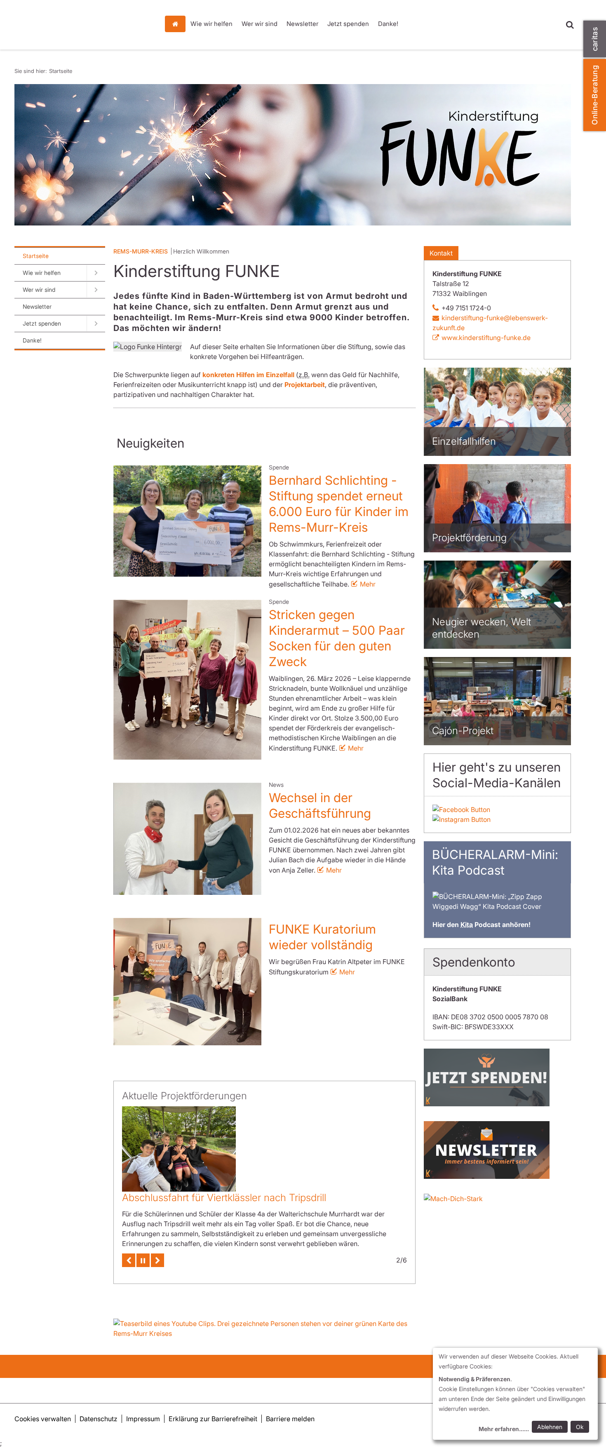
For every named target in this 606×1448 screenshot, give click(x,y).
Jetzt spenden (348, 24)
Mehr (368, 584)
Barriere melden (290, 1419)
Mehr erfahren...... (504, 1428)
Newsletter (302, 24)
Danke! (388, 24)
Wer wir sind (259, 24)
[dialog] (515, 1394)
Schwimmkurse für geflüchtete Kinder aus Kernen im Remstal (260, 1188)
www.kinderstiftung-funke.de (486, 337)
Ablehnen (549, 1426)
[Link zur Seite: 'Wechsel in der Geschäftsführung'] (187, 839)
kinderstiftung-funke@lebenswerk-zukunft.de (490, 323)
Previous (128, 1251)
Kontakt (441, 253)
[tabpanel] (292, 154)
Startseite (177, 24)
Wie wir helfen (211, 24)
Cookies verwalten (42, 1419)
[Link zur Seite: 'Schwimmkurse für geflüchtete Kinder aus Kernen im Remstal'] (179, 1144)
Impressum (143, 1419)
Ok (580, 1426)
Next (157, 1251)
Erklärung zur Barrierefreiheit (213, 1419)
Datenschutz (98, 1419)
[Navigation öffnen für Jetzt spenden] (96, 323)
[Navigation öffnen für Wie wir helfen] (96, 273)
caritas (594, 39)
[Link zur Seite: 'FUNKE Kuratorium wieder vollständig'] (187, 981)
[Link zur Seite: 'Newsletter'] (497, 1150)
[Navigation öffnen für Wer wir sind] (96, 290)
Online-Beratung (594, 95)
